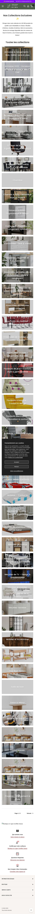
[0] (32, 6)
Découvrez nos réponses (17, 860)
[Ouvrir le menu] (3, 6)
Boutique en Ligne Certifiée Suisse (17, 848)
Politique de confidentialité (15, 457)
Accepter (16, 462)
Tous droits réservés (7, 910)
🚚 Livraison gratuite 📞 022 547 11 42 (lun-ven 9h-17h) (17, 1)
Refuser (16, 466)
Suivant (29, 813)
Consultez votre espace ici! (17, 871)
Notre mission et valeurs (17, 837)
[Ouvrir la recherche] (25, 6)
